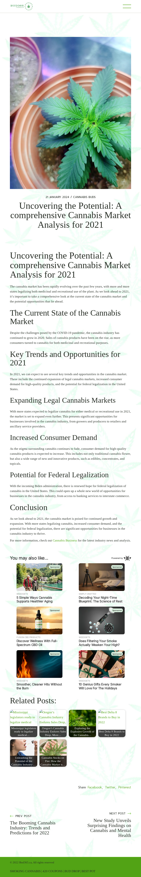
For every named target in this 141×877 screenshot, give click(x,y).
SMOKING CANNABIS (25, 871)
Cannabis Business (65, 540)
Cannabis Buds (84, 197)
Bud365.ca (25, 862)
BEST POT (88, 871)
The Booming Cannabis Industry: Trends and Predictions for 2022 (32, 827)
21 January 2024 (57, 197)
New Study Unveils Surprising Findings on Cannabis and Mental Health (109, 828)
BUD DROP (71, 871)
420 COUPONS (52, 871)
